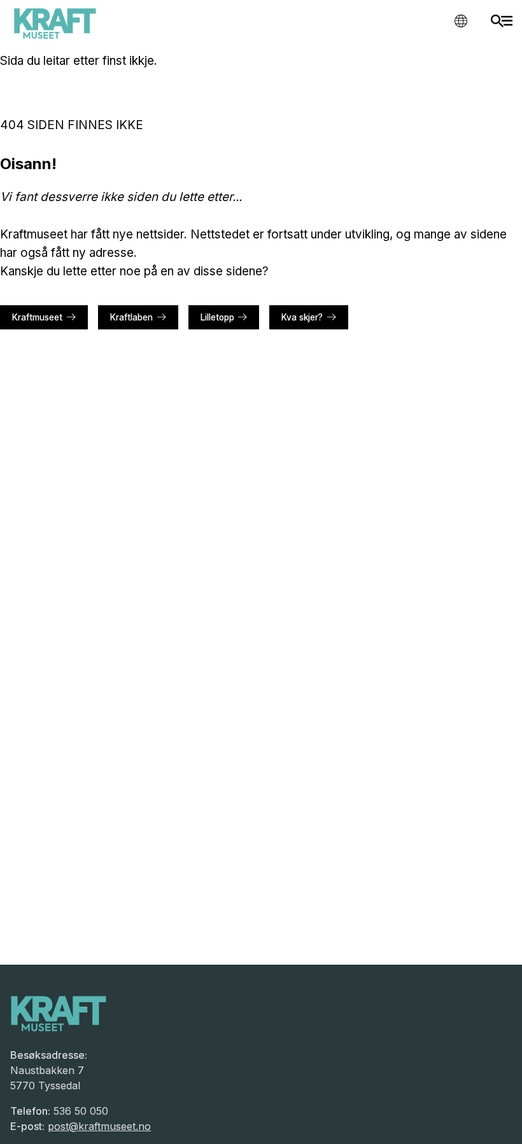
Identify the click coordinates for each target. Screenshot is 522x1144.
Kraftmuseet (37, 317)
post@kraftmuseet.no (99, 1126)
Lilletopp (217, 317)
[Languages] (460, 20)
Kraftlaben (131, 317)
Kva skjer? (302, 317)
